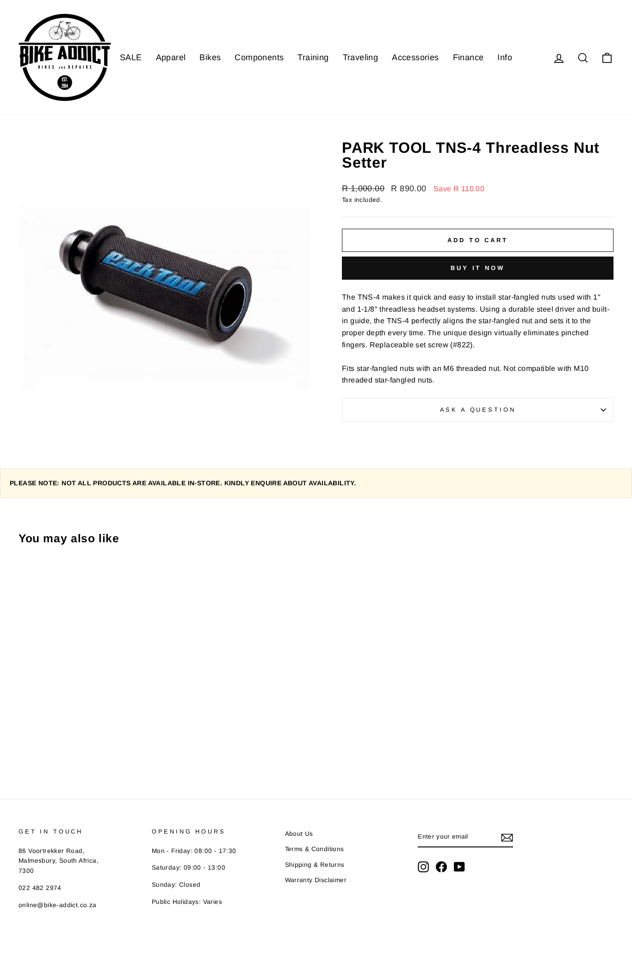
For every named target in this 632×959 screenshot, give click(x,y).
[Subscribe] (507, 837)
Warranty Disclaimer (316, 880)
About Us (299, 833)
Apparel (171, 57)
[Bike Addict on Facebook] (441, 866)
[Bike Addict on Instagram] (423, 866)
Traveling (360, 57)
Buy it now (478, 267)
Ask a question (478, 409)
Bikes (210, 57)
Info (504, 57)
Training (312, 57)
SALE (131, 57)
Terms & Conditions (314, 849)
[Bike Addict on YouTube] (459, 866)
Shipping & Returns (315, 864)
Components (259, 57)
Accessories (415, 57)
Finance (468, 57)
